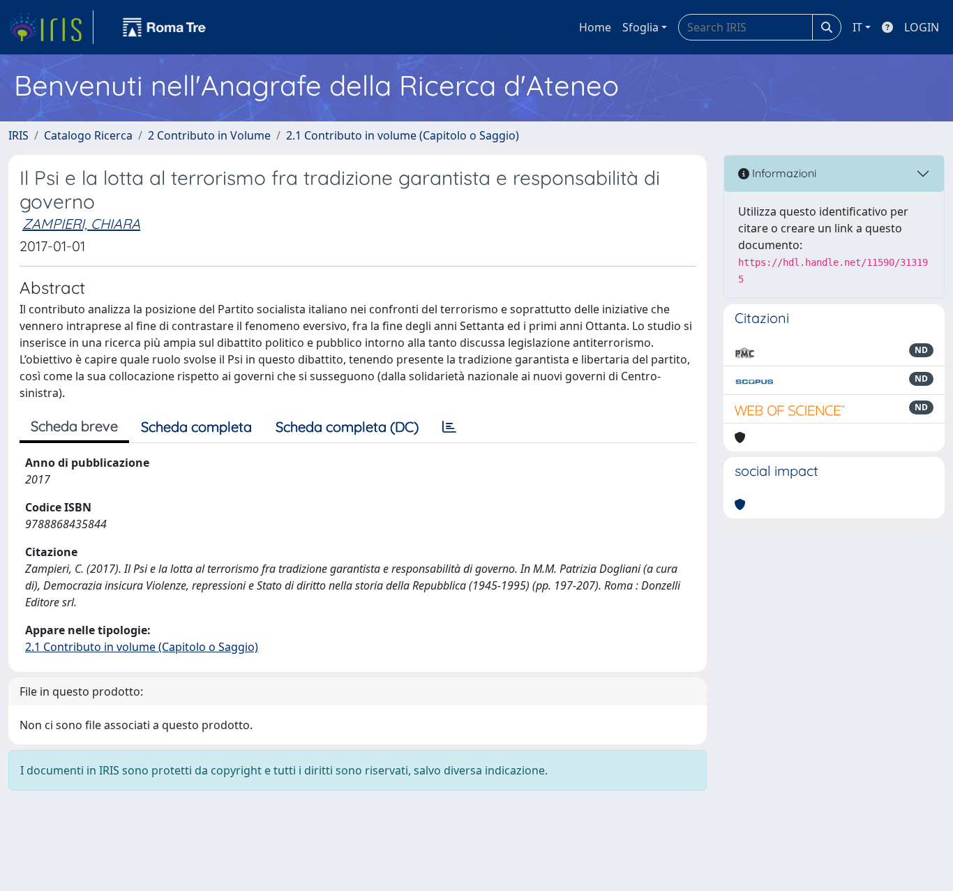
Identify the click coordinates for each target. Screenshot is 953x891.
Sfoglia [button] (640, 27)
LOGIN (921, 27)
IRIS (18, 135)
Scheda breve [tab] (74, 426)
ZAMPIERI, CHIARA (81, 223)
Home (595, 27)
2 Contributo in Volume (209, 135)
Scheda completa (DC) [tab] (347, 426)
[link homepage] (50, 27)
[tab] (449, 427)
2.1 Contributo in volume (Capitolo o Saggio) (402, 135)
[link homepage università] (165, 27)
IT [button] (857, 27)
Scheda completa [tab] (196, 426)
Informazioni (782, 173)
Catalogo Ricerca (88, 135)
